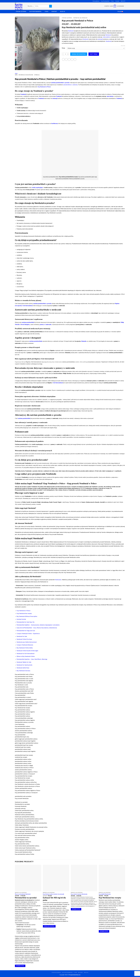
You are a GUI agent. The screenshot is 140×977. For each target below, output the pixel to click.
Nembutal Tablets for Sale (24, 662)
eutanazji (100, 39)
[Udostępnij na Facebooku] (63, 59)
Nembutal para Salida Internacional (27, 642)
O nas (112, 1)
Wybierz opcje (20, 965)
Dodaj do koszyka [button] (49, 926)
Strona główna (96, 1)
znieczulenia (106, 37)
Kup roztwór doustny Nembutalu (79, 894)
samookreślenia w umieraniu (70, 84)
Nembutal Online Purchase (24, 639)
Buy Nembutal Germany (23, 670)
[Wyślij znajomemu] (69, 59)
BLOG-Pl (123, 1)
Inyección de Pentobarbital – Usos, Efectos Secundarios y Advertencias (37, 627)
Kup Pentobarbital (105, 1)
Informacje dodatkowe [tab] (26, 74)
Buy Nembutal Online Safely (25, 648)
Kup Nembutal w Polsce (23, 610)
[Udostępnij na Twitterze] (66, 59)
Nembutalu (58, 579)
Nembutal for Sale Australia (24, 665)
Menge (63, 48)
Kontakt (117, 1)
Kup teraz (93, 54)
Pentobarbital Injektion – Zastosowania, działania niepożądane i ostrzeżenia (38, 625)
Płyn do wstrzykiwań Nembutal (22, 894)
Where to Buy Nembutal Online (26, 656)
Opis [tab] (16, 74)
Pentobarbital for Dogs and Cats (26, 630)
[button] (110, 6)
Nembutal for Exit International (25, 653)
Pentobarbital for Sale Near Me (25, 622)
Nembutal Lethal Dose (23, 668)
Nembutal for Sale (22, 636)
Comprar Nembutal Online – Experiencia (28, 633)
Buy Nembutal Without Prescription (27, 616)
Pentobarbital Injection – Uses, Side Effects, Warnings (32, 659)
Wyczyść (123, 45)
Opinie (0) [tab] (37, 74)
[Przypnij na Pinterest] (72, 59)
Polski (120, 11)
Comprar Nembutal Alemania (25, 645)
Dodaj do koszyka (79, 54)
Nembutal (70, 31)
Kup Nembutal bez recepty (24, 613)
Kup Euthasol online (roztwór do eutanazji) (53, 894)
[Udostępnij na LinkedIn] (75, 59)
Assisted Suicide (21, 619)
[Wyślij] (50, 6)
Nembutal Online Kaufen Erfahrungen (27, 650)
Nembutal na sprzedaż (80, 18)
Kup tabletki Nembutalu (105, 894)
